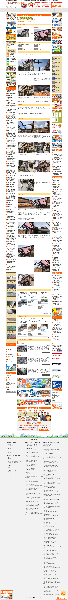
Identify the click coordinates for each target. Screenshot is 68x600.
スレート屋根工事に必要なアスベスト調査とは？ (11, 264)
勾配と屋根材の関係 (10, 184)
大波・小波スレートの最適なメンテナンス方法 (11, 148)
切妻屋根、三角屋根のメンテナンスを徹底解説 (11, 173)
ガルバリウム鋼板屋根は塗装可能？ (57, 159)
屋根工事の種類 (57, 55)
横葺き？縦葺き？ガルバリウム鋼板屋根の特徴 (57, 169)
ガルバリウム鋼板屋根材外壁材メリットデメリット (57, 171)
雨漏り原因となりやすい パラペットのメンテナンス (33, 494)
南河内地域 (9, 384)
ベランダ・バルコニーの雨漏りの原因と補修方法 (11, 136)
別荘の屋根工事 (28, 472)
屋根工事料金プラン (29, 448)
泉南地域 (8, 389)
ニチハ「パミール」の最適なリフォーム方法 (50, 456)
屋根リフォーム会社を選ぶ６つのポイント (57, 232)
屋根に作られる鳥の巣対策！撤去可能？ (57, 334)
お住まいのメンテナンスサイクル (49, 549)
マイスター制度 (10, 452)
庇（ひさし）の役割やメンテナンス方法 (11, 249)
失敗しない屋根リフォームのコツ (56, 182)
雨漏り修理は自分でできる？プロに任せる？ (11, 100)
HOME (18, 12)
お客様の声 (9, 458)
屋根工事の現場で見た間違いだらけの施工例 (56, 253)
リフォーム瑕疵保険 (10, 449)
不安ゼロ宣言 (10, 448)
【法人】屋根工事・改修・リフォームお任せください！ (34, 473)
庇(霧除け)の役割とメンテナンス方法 (10, 151)
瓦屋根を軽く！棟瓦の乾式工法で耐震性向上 (50, 525)
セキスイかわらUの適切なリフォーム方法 (50, 454)
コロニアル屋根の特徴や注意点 (56, 206)
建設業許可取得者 (10, 351)
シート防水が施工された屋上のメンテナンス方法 (11, 125)
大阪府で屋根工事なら (11, 354)
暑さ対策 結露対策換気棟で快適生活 (10, 180)
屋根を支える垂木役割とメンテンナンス (11, 241)
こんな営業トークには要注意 (56, 290)
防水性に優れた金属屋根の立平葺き (49, 566)
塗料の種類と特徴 (56, 355)
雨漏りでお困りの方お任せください (31, 451)
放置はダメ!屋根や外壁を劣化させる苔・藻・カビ (11, 214)
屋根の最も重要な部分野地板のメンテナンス (11, 202)
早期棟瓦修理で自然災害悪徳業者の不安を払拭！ (11, 146)
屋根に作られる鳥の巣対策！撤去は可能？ (32, 508)
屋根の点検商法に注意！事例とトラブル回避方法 (57, 294)
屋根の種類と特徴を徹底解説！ (10, 91)
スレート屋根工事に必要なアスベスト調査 (50, 530)
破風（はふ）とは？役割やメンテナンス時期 (11, 269)
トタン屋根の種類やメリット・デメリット (56, 208)
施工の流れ (55, 227)
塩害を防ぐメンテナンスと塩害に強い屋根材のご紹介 (52, 571)
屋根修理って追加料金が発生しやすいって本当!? (57, 299)
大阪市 (8, 377)
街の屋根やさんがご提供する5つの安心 (17, 10)
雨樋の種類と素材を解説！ (30, 509)
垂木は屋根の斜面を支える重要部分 (31, 489)
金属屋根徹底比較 (46, 562)
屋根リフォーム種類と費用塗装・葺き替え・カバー (57, 199)
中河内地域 (9, 375)
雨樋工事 (57, 70)
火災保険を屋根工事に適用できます (31, 465)
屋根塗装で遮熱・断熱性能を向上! (57, 260)
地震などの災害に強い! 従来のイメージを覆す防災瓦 (51, 527)
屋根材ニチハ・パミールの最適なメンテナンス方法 (57, 218)
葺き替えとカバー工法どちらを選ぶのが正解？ (57, 194)
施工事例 (21, 12)
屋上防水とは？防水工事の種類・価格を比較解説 (11, 133)
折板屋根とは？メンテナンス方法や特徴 (57, 211)
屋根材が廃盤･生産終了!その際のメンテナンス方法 (51, 503)
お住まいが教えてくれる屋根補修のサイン (57, 192)
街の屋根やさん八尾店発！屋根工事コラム (14, 462)
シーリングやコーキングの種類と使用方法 (11, 154)
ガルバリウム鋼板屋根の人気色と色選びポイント (51, 474)
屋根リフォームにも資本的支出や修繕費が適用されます (34, 485)
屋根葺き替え (58, 58)
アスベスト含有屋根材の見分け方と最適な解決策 (11, 196)
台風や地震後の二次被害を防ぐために (57, 243)
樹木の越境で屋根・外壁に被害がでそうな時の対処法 (57, 301)
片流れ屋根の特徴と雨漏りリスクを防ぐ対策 (11, 170)
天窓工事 (57, 90)
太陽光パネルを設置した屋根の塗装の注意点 (57, 213)
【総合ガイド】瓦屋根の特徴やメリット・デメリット (52, 477)
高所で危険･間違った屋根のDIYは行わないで (50, 537)
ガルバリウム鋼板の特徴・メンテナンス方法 (50, 533)
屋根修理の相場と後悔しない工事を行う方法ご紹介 (33, 478)
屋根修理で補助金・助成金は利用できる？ (56, 270)
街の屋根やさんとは (10, 444)
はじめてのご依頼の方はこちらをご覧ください (33, 444)
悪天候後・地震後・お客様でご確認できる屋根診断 (51, 449)
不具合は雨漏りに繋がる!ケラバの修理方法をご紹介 (51, 500)
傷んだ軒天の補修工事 (47, 545)
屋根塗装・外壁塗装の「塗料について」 (50, 450)
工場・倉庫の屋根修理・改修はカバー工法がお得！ (57, 325)
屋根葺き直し (58, 78)
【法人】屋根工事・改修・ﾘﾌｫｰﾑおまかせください (57, 343)
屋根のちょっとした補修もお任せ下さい (32, 452)
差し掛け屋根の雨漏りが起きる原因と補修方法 (11, 175)
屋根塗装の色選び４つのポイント (56, 255)
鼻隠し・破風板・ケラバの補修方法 (11, 110)
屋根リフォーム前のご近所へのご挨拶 (56, 280)
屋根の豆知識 (9, 204)
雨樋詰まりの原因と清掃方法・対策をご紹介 (32, 505)
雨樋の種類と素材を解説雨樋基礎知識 (11, 262)
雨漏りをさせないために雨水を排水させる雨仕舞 (11, 187)
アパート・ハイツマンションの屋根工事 (56, 339)
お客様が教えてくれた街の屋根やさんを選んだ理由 (15, 461)
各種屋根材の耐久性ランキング (48, 558)
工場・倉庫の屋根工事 (56, 336)
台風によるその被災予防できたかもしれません (57, 236)
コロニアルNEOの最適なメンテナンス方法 (57, 223)
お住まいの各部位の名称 (11, 93)
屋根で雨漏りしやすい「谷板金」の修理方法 (11, 189)
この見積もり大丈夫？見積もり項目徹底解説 (56, 285)
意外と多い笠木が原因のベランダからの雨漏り (11, 115)
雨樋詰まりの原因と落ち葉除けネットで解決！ (57, 332)
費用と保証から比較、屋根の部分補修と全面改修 (57, 189)
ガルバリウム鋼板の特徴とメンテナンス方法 (11, 233)
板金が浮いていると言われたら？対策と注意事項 (57, 297)
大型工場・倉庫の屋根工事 (30, 469)
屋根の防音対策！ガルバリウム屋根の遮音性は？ (57, 174)
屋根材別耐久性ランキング (10, 209)
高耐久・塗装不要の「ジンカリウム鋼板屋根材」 (51, 534)
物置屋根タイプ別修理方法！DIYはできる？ (56, 320)
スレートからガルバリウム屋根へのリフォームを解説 (57, 155)
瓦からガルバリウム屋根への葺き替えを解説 (57, 157)
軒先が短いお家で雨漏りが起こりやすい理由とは (11, 193)
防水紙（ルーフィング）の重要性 (49, 554)
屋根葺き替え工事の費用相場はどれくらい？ (57, 187)
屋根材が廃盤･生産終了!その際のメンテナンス (11, 217)
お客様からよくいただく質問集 (48, 453)
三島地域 (8, 379)
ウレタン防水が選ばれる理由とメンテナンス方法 (11, 123)
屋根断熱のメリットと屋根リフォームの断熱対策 (11, 259)
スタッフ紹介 (9, 349)
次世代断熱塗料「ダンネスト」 (55, 258)
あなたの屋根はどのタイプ (48, 446)
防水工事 (57, 74)
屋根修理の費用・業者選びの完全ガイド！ (11, 95)
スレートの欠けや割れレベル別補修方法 (56, 204)
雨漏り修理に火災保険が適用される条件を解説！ (57, 265)
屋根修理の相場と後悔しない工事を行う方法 (56, 184)
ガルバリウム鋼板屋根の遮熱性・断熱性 (57, 162)
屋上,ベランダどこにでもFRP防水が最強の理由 (11, 130)
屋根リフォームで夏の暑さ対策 (30, 468)
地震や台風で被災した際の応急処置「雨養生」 (11, 159)
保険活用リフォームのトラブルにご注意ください (57, 304)
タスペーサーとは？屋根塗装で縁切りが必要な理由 (51, 499)
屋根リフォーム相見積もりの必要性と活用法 (32, 481)
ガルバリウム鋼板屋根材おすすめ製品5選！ (57, 167)
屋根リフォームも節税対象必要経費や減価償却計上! (57, 346)
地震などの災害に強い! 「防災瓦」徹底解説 (57, 250)
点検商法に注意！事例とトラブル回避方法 (32, 455)
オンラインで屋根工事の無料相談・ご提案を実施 (57, 275)
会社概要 (9, 467)
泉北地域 (8, 387)
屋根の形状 (45, 510)
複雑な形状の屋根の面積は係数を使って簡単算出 (51, 515)
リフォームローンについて (30, 484)
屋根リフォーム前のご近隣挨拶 (30, 453)
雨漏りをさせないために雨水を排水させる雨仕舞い (51, 581)
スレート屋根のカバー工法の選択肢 (57, 201)
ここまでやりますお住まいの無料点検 (51, 10)
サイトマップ (9, 361)
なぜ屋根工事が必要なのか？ (57, 180)
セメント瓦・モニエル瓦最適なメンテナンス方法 (11, 141)
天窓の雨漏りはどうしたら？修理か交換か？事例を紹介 (52, 494)
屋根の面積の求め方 (10, 163)
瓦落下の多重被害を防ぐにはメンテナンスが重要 (57, 239)
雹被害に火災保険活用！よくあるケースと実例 (57, 267)
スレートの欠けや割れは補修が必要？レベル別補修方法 (52, 483)
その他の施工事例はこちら (47, 313)
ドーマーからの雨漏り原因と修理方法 (11, 251)
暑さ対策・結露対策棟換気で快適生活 (49, 518)
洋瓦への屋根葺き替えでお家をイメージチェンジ (11, 219)
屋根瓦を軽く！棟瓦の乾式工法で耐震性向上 (56, 246)
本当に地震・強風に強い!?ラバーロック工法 (50, 577)
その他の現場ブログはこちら (46, 376)
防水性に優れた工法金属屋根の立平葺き (10, 156)
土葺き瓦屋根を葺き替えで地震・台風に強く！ (11, 143)
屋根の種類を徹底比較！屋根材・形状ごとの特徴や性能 (52, 478)
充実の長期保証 (10, 451)
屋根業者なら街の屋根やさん (12, 470)
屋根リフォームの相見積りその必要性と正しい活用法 (57, 278)
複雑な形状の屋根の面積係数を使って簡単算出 (11, 166)
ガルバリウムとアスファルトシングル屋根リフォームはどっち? (11, 222)
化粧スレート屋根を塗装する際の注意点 (56, 215)
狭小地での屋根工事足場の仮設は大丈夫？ (56, 225)
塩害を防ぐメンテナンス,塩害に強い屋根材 (11, 212)
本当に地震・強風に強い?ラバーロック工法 (11, 161)
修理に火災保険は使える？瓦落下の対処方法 (57, 241)
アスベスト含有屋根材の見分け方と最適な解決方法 (51, 529)
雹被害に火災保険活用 (47, 591)
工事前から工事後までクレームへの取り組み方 (57, 283)
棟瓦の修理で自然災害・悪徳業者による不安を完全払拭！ (52, 506)
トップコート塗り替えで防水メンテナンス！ (11, 267)
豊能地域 (8, 382)
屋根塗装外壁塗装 (57, 87)
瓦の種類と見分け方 (10, 191)
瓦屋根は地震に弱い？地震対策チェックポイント (57, 248)
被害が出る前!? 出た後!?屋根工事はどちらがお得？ (57, 287)
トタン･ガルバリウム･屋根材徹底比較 (11, 226)
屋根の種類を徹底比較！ (55, 196)
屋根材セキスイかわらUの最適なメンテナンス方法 (57, 220)
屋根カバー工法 (58, 62)
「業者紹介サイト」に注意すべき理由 (56, 306)
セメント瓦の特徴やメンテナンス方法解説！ (11, 138)
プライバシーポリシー (11, 356)
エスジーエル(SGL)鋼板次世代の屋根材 (11, 231)
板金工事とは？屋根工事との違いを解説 (11, 103)
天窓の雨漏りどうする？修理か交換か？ (11, 254)
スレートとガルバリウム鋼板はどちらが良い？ (57, 152)
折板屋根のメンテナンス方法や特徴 (49, 486)
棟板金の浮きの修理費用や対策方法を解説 (11, 106)
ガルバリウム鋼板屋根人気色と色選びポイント (57, 164)
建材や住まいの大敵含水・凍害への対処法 (11, 182)
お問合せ (8, 359)
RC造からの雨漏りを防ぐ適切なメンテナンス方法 (11, 246)
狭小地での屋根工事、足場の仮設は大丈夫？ (50, 461)
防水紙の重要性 (10, 200)
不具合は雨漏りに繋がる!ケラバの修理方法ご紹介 (11, 112)
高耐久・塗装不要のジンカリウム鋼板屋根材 (11, 236)
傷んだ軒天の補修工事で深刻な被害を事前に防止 (11, 118)
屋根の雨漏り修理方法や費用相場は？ (11, 244)
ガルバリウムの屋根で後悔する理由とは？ (11, 228)
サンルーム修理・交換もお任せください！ (57, 322)
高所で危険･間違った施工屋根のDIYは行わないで (11, 239)
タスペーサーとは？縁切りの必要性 (10, 120)
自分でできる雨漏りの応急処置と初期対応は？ (57, 262)
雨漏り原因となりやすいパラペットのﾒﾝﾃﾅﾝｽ (11, 128)
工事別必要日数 (55, 229)
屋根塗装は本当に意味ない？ (10, 98)
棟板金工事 (58, 82)
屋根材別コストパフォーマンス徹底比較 (11, 207)
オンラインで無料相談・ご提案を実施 (31, 445)
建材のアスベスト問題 (11, 198)
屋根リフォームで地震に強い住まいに (31, 464)
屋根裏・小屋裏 (10, 177)
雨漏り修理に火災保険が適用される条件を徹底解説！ (52, 594)
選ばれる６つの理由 (10, 445)
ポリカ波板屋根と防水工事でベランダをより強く (57, 327)
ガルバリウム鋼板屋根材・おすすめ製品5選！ (50, 465)
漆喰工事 (57, 66)
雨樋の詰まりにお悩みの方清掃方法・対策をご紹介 (57, 329)
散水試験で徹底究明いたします (30, 461)
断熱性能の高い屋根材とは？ (10, 257)
